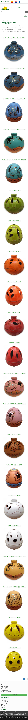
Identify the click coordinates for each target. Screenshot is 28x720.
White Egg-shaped (14, 526)
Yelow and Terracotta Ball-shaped (14, 556)
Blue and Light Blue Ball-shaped (14, 38)
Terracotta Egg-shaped (14, 465)
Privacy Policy (4, 705)
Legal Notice (3, 700)
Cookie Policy (4, 703)
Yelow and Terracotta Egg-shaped (14, 587)
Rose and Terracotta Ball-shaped (14, 373)
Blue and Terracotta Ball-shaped (14, 68)
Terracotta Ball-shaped (14, 434)
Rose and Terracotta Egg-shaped (14, 404)
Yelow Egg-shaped (14, 648)
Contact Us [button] (14, 694)
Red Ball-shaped (14, 312)
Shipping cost (4, 707)
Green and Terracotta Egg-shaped (14, 160)
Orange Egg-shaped (14, 282)
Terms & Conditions (5, 701)
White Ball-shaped (14, 495)
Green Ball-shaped (14, 190)
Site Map (3, 704)
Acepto (2, 712)
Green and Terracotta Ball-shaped (14, 129)
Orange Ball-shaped (14, 251)
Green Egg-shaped (14, 221)
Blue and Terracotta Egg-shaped (14, 99)
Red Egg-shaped (14, 343)
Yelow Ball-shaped (14, 617)
